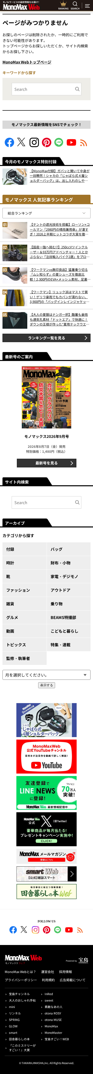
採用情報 (65, 971)
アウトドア (60, 590)
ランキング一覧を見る (46, 337)
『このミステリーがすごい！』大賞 (22, 1047)
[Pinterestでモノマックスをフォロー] (46, 145)
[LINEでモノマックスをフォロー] (59, 145)
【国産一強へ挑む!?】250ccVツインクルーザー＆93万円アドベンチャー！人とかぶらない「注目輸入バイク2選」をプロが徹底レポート (60, 252)
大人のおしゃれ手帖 (22, 1000)
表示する (46, 685)
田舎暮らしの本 (19, 1039)
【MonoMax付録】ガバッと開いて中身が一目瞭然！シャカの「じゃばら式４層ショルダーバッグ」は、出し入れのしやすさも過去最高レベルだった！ (60, 175)
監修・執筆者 (18, 658)
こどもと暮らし (64, 631)
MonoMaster (53, 1032)
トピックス (16, 645)
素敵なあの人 (53, 1007)
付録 (10, 549)
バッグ (56, 549)
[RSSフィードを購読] (84, 145)
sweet (49, 1000)
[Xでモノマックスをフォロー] (22, 145)
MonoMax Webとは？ (20, 971)
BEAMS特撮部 (63, 617)
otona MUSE (53, 1019)
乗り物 (56, 604)
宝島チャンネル (19, 994)
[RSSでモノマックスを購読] (80, 930)
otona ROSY (53, 1013)
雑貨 (10, 604)
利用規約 (48, 979)
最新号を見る (46, 462)
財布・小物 (60, 563)
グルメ (12, 617)
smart (13, 1032)
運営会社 (47, 971)
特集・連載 (60, 645)
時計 (10, 563)
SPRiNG (14, 1019)
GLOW (13, 1026)
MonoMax (51, 1026)
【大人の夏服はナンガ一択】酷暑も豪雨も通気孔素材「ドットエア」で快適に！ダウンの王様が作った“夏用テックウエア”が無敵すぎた (59, 319)
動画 (10, 631)
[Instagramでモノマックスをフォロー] (34, 145)
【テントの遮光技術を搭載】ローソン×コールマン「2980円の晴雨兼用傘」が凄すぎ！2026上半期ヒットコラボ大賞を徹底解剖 (60, 229)
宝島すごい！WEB (57, 1039)
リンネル (15, 1013)
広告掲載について (73, 979)
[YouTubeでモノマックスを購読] (71, 145)
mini (12, 1007)
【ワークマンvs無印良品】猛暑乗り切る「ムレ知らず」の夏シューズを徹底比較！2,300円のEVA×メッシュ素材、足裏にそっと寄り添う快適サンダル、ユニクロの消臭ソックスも (60, 274)
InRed (49, 994)
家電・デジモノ (64, 576)
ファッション (18, 590)
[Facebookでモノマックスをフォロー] (9, 145)
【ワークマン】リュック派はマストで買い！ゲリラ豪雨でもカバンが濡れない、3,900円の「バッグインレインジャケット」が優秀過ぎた (59, 297)
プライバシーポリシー (21, 979)
